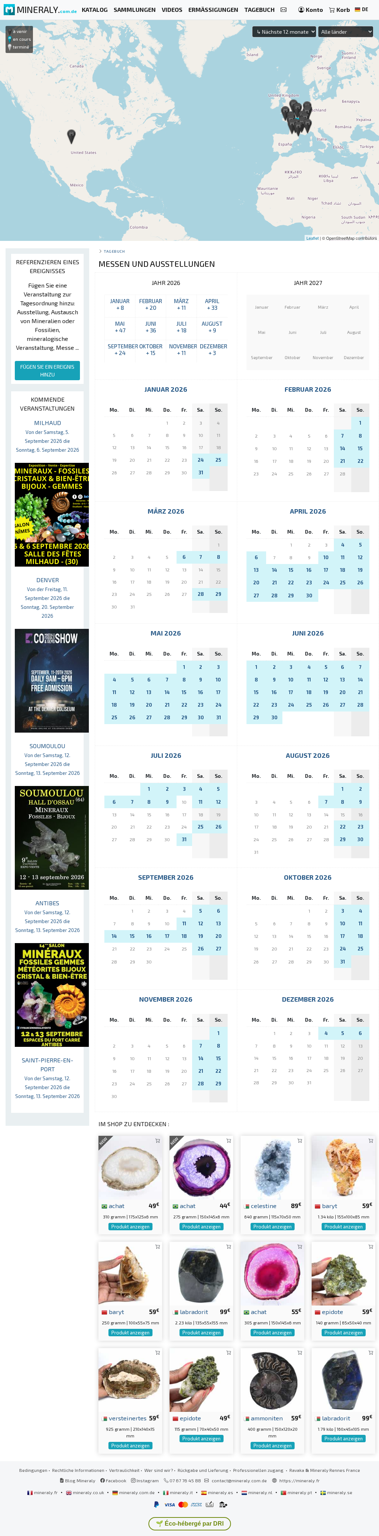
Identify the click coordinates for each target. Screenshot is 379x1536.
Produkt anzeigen (130, 1227)
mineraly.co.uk (88, 1492)
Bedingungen (33, 1470)
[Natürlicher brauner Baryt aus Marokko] (130, 1272)
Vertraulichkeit (124, 1470)
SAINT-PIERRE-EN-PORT (47, 1077)
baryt (329, 1205)
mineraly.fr (46, 1492)
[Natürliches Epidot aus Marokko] (201, 1379)
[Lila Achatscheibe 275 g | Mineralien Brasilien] (201, 1166)
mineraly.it (181, 1492)
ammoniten (266, 1417)
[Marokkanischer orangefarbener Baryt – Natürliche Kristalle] (343, 1166)
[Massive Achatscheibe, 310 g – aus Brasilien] (130, 1166)
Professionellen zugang (259, 1470)
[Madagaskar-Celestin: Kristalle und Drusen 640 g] (272, 1166)
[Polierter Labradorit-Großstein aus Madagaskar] (343, 1379)
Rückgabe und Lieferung (203, 1470)
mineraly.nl (260, 1492)
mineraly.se (339, 1492)
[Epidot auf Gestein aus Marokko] (343, 1272)
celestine (262, 1205)
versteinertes (127, 1417)
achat (115, 1205)
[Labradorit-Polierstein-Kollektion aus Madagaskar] (201, 1272)
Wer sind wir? (158, 1470)
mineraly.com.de (137, 1492)
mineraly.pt (299, 1492)
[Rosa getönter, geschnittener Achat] (272, 1272)
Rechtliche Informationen (78, 1470)
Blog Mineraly (79, 1480)
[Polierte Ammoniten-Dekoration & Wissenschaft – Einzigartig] (272, 1379)
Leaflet (312, 238)
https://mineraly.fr (299, 1480)
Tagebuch (114, 251)
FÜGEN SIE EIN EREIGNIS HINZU (47, 371)
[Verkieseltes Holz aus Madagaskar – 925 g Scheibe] (130, 1379)
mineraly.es (220, 1492)
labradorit (193, 1311)
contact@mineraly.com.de (239, 1480)
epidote (332, 1311)
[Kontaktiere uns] (283, 10)
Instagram (147, 1480)
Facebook (115, 1480)
